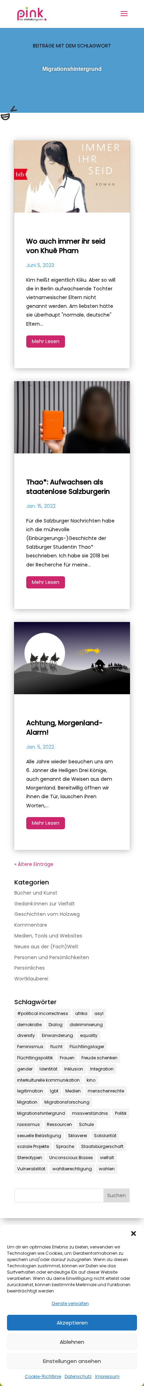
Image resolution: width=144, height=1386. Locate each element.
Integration (102, 1069)
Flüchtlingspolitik (35, 1058)
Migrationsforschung (66, 1102)
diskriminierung (86, 1025)
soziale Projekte (33, 1146)
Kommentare (30, 924)
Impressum (107, 1376)
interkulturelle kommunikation (48, 1080)
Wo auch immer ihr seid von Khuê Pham (65, 246)
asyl (98, 1013)
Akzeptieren (72, 1322)
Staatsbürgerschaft (102, 1146)
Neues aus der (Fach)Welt (46, 946)
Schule (86, 1124)
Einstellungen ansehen (72, 1361)
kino (91, 1080)
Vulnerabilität (31, 1169)
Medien (73, 1091)
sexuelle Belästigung (39, 1136)
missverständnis (90, 1113)
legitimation (30, 1091)
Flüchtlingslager (87, 1047)
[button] (133, 1233)
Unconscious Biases (71, 1158)
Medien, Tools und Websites (48, 935)
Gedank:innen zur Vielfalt (44, 903)
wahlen (107, 1169)
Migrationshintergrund (41, 1113)
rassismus (28, 1124)
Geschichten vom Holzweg (47, 914)
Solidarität (105, 1136)
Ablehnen (72, 1342)
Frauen (67, 1058)
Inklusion (73, 1069)
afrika (81, 1013)
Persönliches (29, 967)
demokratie (29, 1025)
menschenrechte (106, 1091)
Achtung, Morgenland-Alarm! (64, 727)
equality (89, 1035)
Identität (48, 1069)
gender (25, 1069)
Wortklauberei (31, 978)
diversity (26, 1035)
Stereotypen (29, 1158)
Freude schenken (99, 1058)
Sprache (65, 1146)
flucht (56, 1047)
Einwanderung (57, 1035)
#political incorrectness (42, 1013)
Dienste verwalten (70, 1303)
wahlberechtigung (72, 1169)
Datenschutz (78, 1376)
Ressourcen (59, 1124)
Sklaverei (77, 1136)
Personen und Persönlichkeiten (51, 957)
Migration (27, 1102)
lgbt (54, 1091)
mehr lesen (45, 341)
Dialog (56, 1025)
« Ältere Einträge (33, 864)
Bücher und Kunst (35, 892)
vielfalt (107, 1158)
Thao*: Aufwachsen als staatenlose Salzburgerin (68, 486)
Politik (121, 1113)
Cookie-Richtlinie (43, 1376)
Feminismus (30, 1047)
